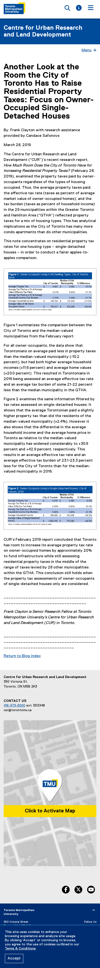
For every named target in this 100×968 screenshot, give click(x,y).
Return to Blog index (22, 656)
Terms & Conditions (20, 948)
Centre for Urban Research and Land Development (43, 31)
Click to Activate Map (50, 811)
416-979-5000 (14, 705)
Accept (14, 958)
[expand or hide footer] (93, 910)
